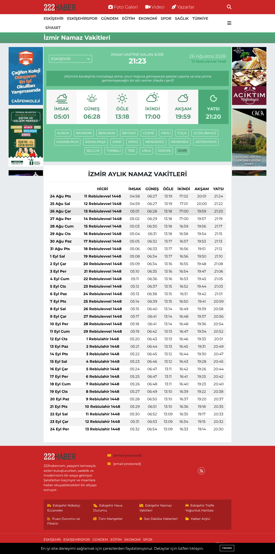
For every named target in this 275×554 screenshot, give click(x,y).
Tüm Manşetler (110, 519)
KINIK (117, 142)
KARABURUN (67, 142)
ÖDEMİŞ (164, 151)
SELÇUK (93, 151)
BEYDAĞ (129, 133)
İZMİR (182, 151)
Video (157, 7)
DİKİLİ (166, 133)
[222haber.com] (60, 7)
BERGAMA (106, 133)
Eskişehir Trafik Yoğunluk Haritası (199, 508)
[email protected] (127, 455)
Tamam (227, 547)
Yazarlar (185, 7)
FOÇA (181, 133)
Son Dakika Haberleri (161, 519)
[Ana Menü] (229, 23)
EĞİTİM (128, 18)
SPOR (166, 18)
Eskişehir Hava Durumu (107, 508)
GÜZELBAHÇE (204, 133)
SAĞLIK (182, 18)
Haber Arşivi (200, 519)
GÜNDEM (109, 18)
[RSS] (201, 470)
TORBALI (114, 151)
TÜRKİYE (200, 18)
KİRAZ (133, 142)
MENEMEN (179, 142)
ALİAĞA (63, 133)
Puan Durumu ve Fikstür (63, 521)
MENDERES (154, 142)
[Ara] (229, 7)
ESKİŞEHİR (53, 18)
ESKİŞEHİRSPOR (82, 18)
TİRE (131, 151)
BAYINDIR (84, 133)
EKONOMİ (148, 18)
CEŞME (148, 133)
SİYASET (53, 28)
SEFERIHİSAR (206, 142)
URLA (146, 151)
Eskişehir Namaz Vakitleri (155, 508)
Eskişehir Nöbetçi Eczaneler (63, 508)
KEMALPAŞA (95, 142)
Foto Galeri (126, 7)
